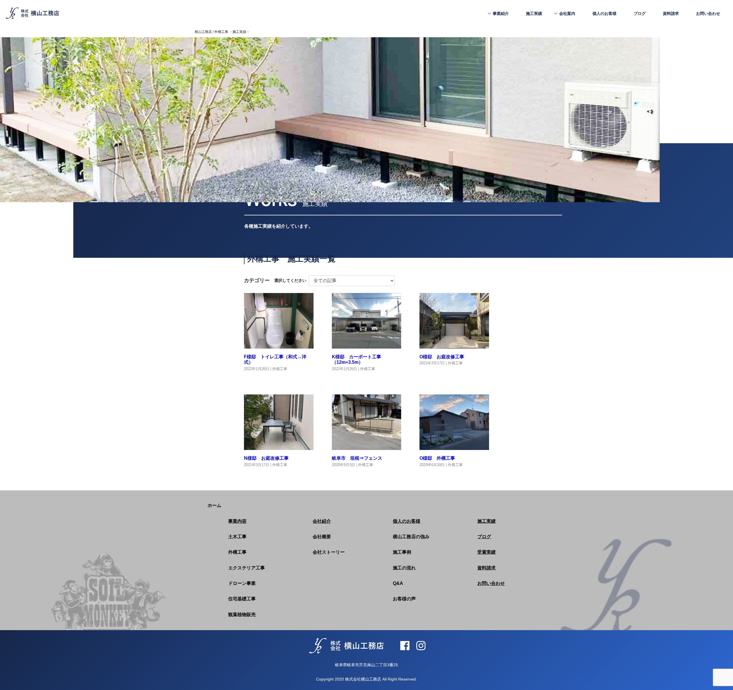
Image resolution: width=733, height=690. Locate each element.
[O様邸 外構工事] (454, 446)
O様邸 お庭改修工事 (441, 356)
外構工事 (279, 369)
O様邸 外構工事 (437, 458)
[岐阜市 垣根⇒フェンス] (366, 446)
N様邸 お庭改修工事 (266, 458)
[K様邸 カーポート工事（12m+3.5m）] (366, 345)
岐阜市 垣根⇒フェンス (357, 458)
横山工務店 (203, 32)
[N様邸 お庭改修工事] (279, 446)
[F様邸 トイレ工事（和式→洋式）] (279, 345)
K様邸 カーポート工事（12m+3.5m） (356, 359)
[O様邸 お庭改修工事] (454, 345)
